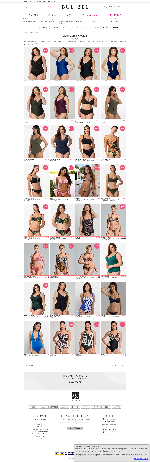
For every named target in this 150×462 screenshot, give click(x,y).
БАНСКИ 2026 (90, 15)
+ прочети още (28, 44)
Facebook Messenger (110, 419)
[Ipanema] (44, 407)
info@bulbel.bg (110, 421)
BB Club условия (40, 436)
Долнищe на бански (47, 21)
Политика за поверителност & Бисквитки (91, 456)
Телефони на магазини (109, 427)
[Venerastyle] (64, 407)
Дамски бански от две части (65, 22)
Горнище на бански (29, 21)
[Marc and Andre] (85, 407)
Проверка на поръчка (40, 422)
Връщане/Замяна (37, 434)
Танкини (96, 21)
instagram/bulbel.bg (110, 432)
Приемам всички (141, 458)
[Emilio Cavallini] (33, 407)
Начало (26, 32)
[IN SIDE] (116, 407)
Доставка (45, 434)
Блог (40, 438)
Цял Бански (79, 21)
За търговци (109, 434)
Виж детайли (75, 382)
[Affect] (106, 407)
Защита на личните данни (40, 431)
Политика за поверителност (40, 429)
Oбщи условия (40, 426)
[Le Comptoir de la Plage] (54, 407)
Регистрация (115, 7)
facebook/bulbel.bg (110, 429)
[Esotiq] (96, 407)
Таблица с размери (40, 419)
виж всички (76, 30)
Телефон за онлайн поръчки (110, 424)
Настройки (130, 458)
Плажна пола (115, 21)
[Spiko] (75, 407)
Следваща (120, 365)
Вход (105, 7)
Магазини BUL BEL (40, 424)
